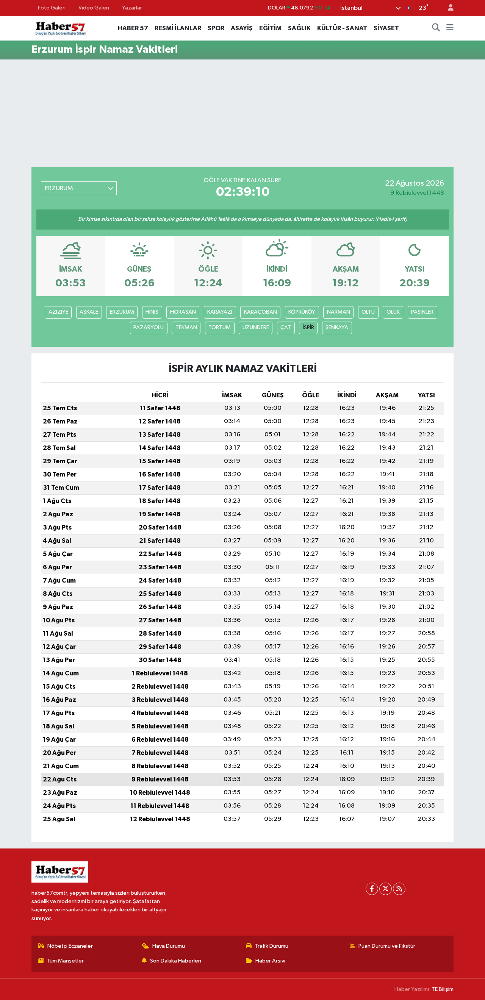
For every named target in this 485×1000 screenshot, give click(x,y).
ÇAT (285, 327)
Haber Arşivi (270, 961)
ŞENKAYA (336, 327)
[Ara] (436, 28)
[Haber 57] (59, 28)
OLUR (393, 312)
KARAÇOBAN (260, 312)
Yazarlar (132, 8)
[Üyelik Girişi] (447, 8)
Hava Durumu (168, 946)
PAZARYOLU (148, 327)
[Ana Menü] (450, 28)
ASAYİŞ (242, 28)
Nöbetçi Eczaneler (70, 946)
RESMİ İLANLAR (178, 28)
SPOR (216, 28)
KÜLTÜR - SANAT (342, 28)
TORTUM (219, 327)
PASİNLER (422, 312)
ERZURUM (122, 312)
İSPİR (308, 327)
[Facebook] (372, 889)
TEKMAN (186, 327)
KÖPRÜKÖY (301, 312)
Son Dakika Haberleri (175, 961)
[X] (385, 889)
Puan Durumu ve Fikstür (386, 946)
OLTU (368, 312)
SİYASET (386, 28)
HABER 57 (133, 28)
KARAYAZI (219, 312)
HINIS (152, 312)
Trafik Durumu (271, 946)
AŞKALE (89, 312)
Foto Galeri (52, 8)
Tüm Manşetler (65, 961)
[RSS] (399, 889)
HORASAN (183, 312)
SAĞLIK (299, 28)
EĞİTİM (270, 28)
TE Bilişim (443, 989)
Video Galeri (93, 8)
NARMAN (338, 312)
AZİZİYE (58, 312)
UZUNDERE (255, 327)
